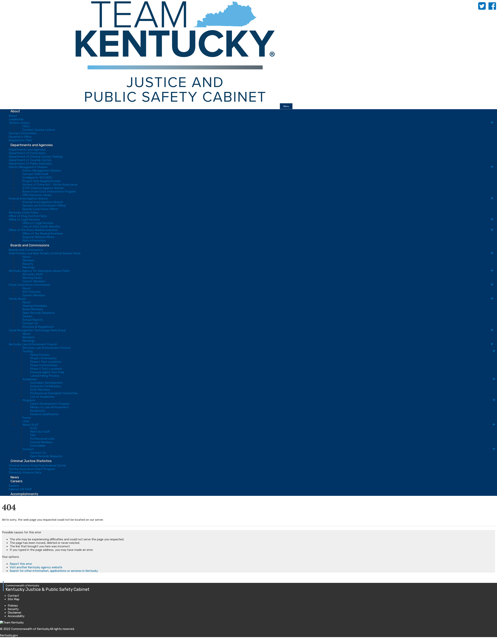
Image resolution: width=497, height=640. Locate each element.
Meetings (28, 267)
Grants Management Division (28, 167)
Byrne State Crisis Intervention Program (49, 191)
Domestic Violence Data (25, 472)
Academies (29, 379)
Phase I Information (43, 358)
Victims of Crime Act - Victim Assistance (49, 184)
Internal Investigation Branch (28, 198)
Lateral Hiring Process (45, 376)
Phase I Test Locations (45, 362)
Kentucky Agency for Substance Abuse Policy (39, 271)
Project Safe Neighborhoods (41, 181)
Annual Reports (32, 320)
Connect (28, 449)
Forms (26, 417)
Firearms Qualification (44, 414)
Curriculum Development (46, 383)
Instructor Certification (45, 386)
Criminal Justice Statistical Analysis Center (37, 465)
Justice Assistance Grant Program (32, 469)
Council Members (41, 442)
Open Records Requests (38, 313)
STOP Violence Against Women (43, 188)
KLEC (33, 428)
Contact (13, 595)
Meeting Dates (32, 278)
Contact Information (23, 133)
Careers (27, 316)
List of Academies (42, 396)
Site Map (13, 599)
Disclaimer (14, 612)
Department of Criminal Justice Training (36, 156)
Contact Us (30, 323)
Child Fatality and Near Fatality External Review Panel (44, 253)
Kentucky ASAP (32, 274)
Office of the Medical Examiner (42, 233)
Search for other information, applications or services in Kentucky (54, 571)
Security (13, 609)
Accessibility (16, 616)
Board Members (32, 309)
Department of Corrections (27, 153)
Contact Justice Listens (38, 130)
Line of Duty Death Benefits (41, 226)
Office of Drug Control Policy (28, 216)
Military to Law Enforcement (49, 407)
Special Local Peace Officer (40, 209)
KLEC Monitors (40, 389)
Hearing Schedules (34, 306)
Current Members (33, 281)
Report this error (21, 564)
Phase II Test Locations (46, 369)
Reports (27, 264)
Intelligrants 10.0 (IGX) (37, 177)
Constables (37, 445)
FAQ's (26, 126)
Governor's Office (20, 137)
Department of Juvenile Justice (30, 160)
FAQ (33, 435)
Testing (27, 351)
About (15, 111)
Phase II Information (44, 365)
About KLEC (30, 424)
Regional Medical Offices (38, 237)
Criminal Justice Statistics (31, 461)
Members (28, 260)
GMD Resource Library (37, 195)
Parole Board (17, 299)
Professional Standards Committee (54, 393)
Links (25, 421)
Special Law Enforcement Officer (44, 205)
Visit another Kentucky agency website (36, 567)
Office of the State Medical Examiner (33, 230)
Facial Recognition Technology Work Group (37, 330)
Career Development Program (50, 403)
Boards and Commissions (29, 245)
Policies (13, 605)
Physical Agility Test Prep (47, 372)
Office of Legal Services (24, 219)
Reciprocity (37, 410)
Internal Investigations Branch (42, 202)
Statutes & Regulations (38, 327)
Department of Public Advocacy (30, 163)
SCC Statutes (31, 292)
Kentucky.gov (9, 635)
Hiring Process (40, 355)
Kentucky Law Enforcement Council (33, 344)
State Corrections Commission (29, 285)
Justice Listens (19, 123)
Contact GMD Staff (35, 174)
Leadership (16, 119)
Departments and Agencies (31, 145)
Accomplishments (24, 494)
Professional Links (42, 438)
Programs (28, 400)
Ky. (4, 1)
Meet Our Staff (40, 431)
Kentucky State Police (23, 212)
